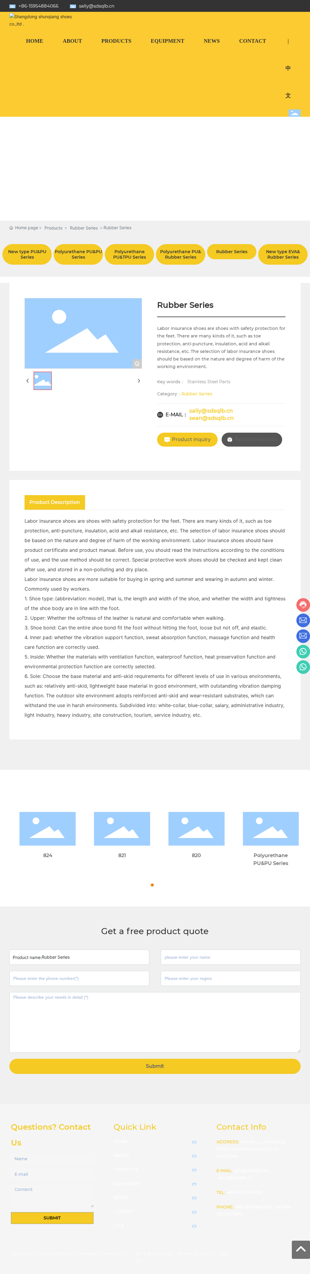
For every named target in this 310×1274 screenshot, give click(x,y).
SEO (224, 1253)
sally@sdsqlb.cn (96, 6)
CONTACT (124, 1211)
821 (118, 855)
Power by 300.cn (196, 1253)
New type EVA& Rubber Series (283, 254)
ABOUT (121, 1155)
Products (53, 227)
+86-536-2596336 (244, 1192)
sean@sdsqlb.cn (211, 418)
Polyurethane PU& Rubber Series (180, 254)
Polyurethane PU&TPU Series (129, 254)
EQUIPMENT (127, 1183)
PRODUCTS (126, 1169)
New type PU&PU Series (27, 254)
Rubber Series (84, 227)
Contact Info (241, 1127)
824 (43, 855)
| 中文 (119, 1225)
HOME (120, 1141)
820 (192, 855)
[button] (146, 885)
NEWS (120, 1197)
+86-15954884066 (38, 6)
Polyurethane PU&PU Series (78, 254)
